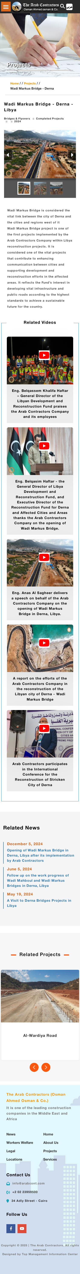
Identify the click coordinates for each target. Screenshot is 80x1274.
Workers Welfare (19, 1143)
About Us (50, 1143)
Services (50, 1160)
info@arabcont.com (28, 1183)
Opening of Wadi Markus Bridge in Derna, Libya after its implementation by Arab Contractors (40, 856)
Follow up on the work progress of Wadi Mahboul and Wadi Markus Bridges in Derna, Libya (38, 881)
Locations (14, 1160)
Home (14, 84)
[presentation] (34, 1067)
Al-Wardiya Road (40, 1036)
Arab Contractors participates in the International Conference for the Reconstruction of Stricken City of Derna (40, 774)
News (11, 1135)
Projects (30, 84)
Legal (10, 1151)
